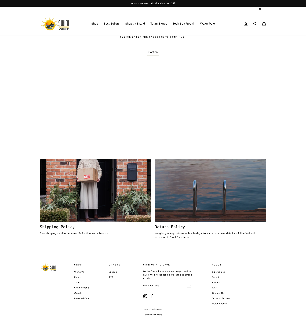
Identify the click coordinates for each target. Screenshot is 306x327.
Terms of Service (221, 298)
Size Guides (218, 272)
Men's (77, 277)
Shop (94, 23)
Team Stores (158, 23)
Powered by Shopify (153, 315)
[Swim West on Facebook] (152, 296)
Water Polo (207, 23)
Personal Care (82, 298)
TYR (111, 277)
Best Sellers (112, 23)
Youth (77, 282)
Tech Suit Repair (184, 23)
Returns (216, 282)
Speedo (113, 272)
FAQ (214, 288)
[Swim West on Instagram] (145, 296)
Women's (79, 272)
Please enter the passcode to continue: (153, 37)
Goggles (78, 293)
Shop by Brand (135, 23)
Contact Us (218, 293)
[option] (153, 3)
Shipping (216, 277)
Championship (81, 288)
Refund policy (219, 303)
